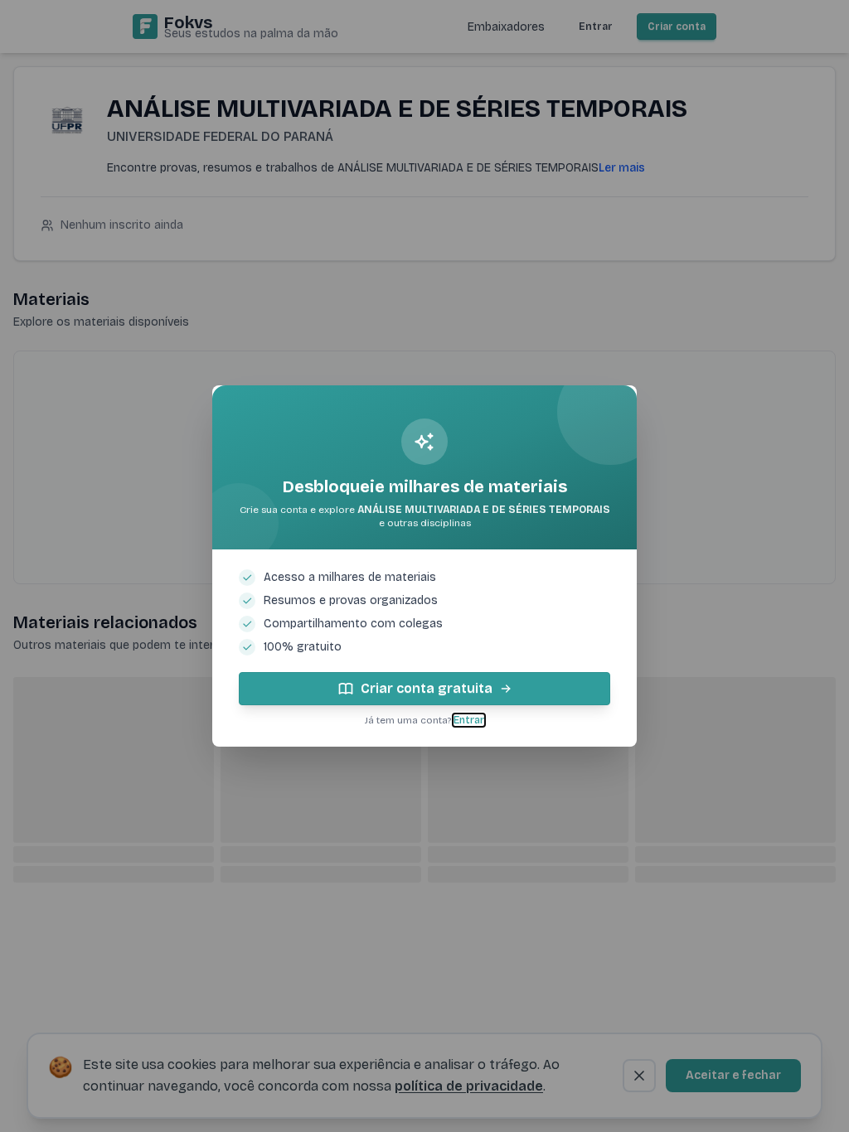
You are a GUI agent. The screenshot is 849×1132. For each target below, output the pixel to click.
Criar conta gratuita (426, 688)
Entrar (469, 720)
